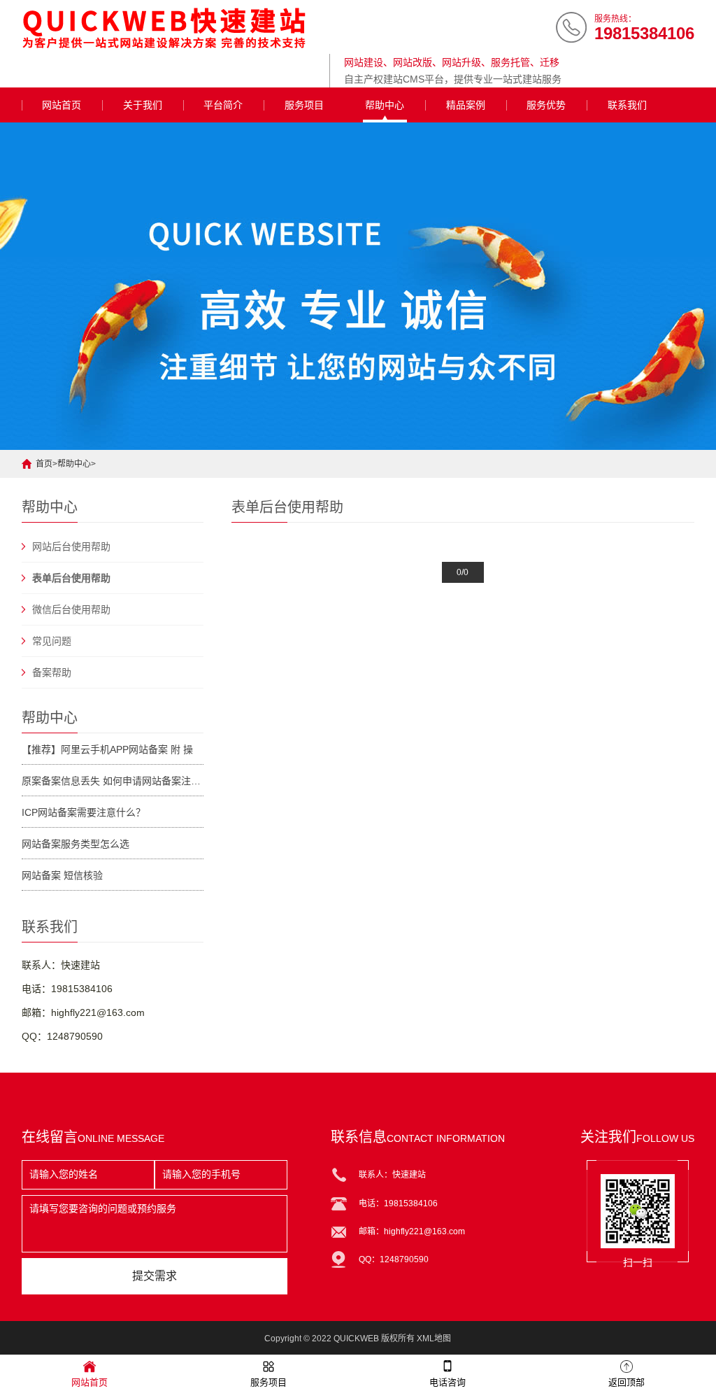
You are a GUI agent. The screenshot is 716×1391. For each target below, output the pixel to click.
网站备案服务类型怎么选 (75, 843)
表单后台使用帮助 (71, 578)
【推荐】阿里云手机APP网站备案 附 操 (107, 749)
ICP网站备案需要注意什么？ (83, 812)
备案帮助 (51, 672)
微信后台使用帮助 (71, 609)
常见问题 (51, 641)
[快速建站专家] (172, 28)
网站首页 (61, 105)
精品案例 (465, 105)
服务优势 (546, 105)
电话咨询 (447, 1382)
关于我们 (142, 105)
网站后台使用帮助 (71, 546)
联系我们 (627, 105)
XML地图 (434, 1338)
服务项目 (304, 105)
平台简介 (223, 105)
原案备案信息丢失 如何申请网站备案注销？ (112, 780)
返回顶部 (626, 1382)
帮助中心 (384, 105)
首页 (44, 464)
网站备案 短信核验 (62, 875)
